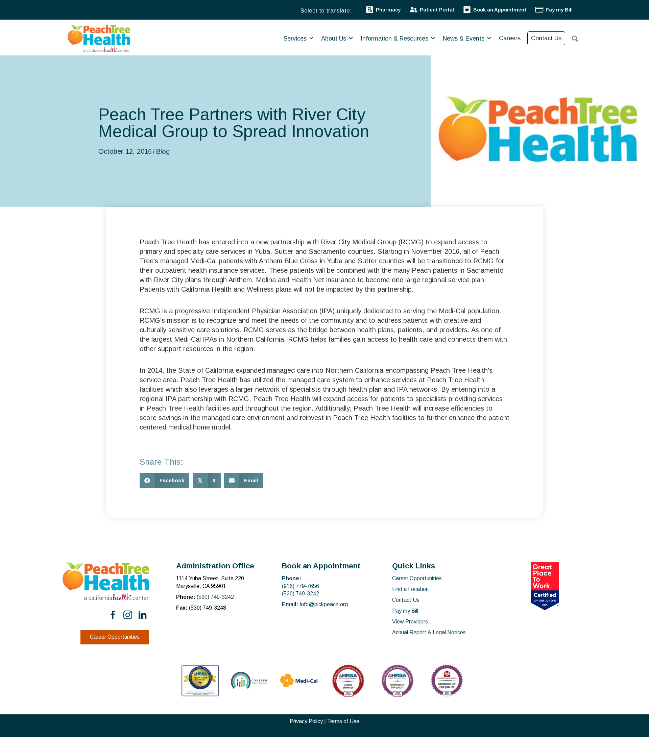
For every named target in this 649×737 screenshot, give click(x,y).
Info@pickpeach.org (323, 604)
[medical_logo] (299, 680)
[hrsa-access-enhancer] (348, 680)
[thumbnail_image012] (249, 680)
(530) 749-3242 (215, 597)
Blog (163, 151)
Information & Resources (395, 38)
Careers (510, 38)
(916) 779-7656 (300, 586)
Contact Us (546, 38)
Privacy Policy (306, 721)
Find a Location (410, 589)
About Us (334, 38)
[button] (112, 615)
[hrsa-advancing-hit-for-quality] (397, 680)
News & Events (464, 38)
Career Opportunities (417, 578)
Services (296, 38)
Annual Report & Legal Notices (429, 632)
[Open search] (575, 38)
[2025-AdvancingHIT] (447, 680)
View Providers (410, 621)
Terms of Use (343, 721)
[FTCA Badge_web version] (200, 680)
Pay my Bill (405, 611)
